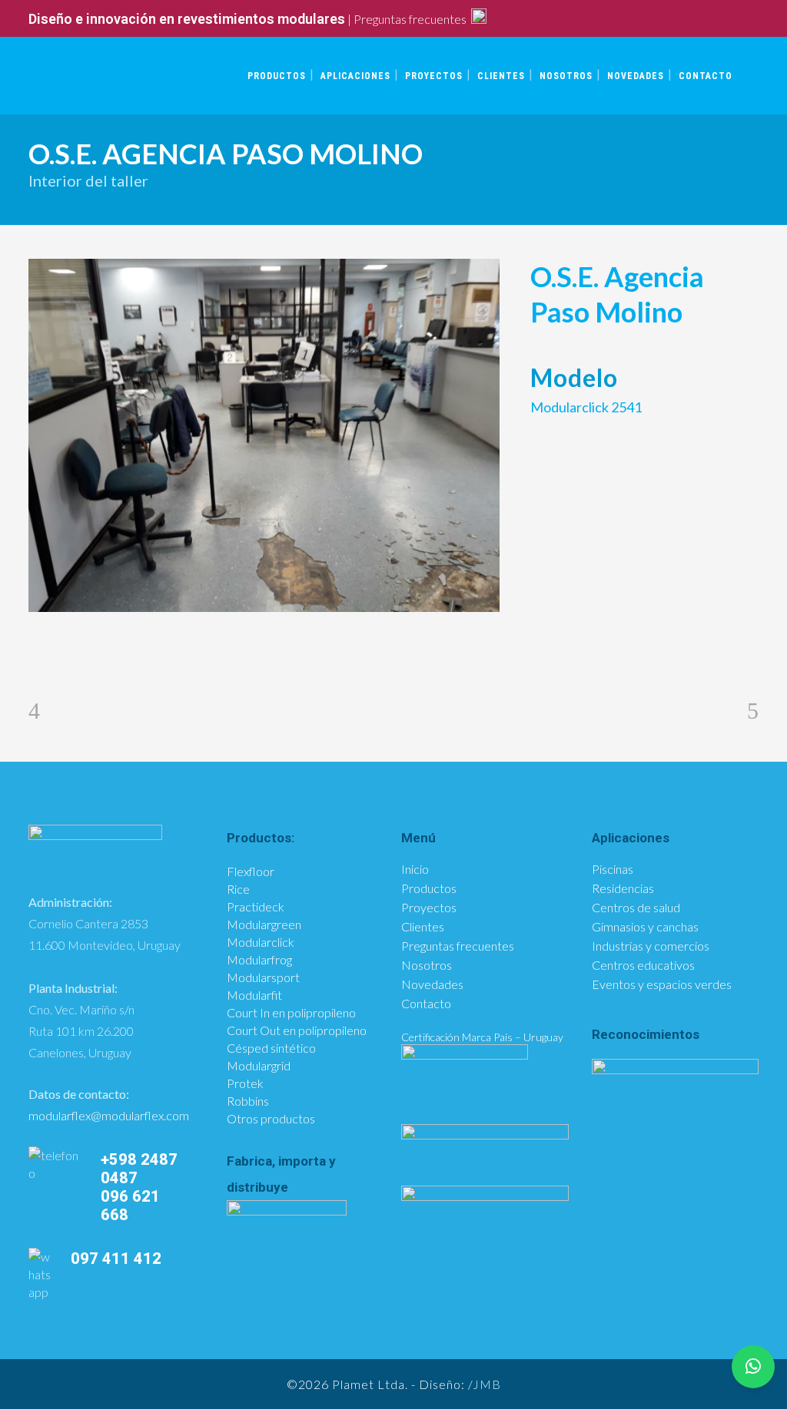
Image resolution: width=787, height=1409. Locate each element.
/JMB (484, 1384)
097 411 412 (116, 1258)
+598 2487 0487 (139, 1168)
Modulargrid (259, 1065)
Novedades (432, 984)
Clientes (422, 927)
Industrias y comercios (650, 946)
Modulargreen (264, 924)
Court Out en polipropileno (297, 1030)
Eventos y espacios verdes (662, 984)
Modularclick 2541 (586, 407)
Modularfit (254, 994)
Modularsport (263, 977)
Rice (238, 888)
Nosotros (426, 965)
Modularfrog (259, 959)
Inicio (415, 869)
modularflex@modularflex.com (108, 1115)
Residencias (623, 888)
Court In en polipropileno (291, 1012)
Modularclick (260, 941)
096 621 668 (130, 1205)
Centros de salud (636, 908)
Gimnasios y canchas (645, 927)
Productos (429, 888)
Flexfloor (250, 871)
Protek (245, 1083)
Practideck (255, 906)
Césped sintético (271, 1047)
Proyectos (429, 908)
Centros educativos (643, 965)
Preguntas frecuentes (410, 19)
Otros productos (271, 1118)
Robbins (248, 1100)
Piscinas (612, 869)
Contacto (426, 1003)
